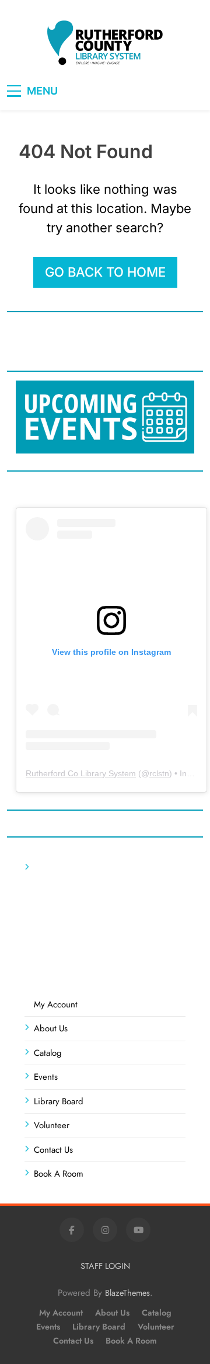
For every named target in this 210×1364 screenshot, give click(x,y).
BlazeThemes (127, 1293)
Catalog (48, 1052)
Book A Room (58, 1173)
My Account (56, 1004)
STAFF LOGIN (105, 1266)
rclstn (159, 773)
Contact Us (53, 1149)
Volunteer (51, 1125)
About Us (51, 1028)
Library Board (58, 1101)
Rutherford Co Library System (81, 773)
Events (46, 1076)
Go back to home (105, 272)
